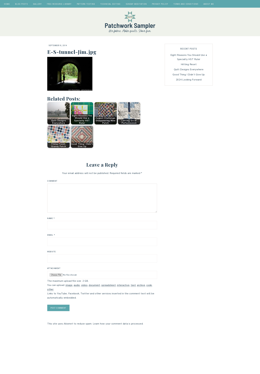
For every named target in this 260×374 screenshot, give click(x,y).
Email (51, 235)
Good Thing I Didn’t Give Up (189, 74)
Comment (52, 181)
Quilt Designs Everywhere (189, 69)
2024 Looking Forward (189, 79)
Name (51, 218)
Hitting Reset (189, 64)
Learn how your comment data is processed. (118, 323)
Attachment (53, 268)
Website (51, 251)
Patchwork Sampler (130, 22)
